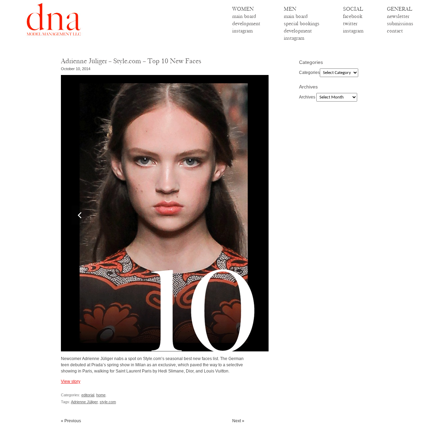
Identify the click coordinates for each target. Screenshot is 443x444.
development (246, 23)
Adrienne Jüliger (84, 402)
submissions (400, 23)
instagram (242, 31)
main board (244, 16)
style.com (108, 402)
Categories (309, 72)
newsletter (398, 16)
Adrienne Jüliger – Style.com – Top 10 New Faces (131, 61)
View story (70, 381)
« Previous (71, 420)
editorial (87, 395)
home (101, 395)
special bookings (301, 23)
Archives (307, 97)
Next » (238, 420)
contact (395, 31)
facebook (352, 16)
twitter (350, 23)
